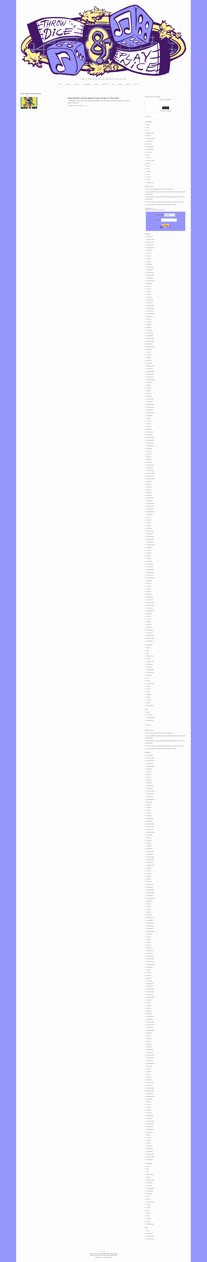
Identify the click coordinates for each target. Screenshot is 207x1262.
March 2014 (149, 528)
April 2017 (149, 426)
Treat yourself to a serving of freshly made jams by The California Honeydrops (165, 202)
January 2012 (150, 599)
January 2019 (150, 368)
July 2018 (149, 385)
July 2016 (149, 451)
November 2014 (150, 506)
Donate (120, 84)
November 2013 (150, 539)
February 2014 (150, 531)
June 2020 (149, 322)
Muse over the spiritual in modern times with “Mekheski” (160, 189)
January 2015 (150, 500)
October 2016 (150, 443)
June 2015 (149, 487)
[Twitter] (102, 1251)
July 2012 (149, 583)
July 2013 (149, 550)
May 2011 (149, 622)
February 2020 (150, 333)
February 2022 (150, 267)
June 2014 (149, 520)
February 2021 (150, 300)
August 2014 (149, 514)
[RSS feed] (104, 1251)
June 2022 (149, 256)
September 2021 (151, 280)
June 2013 (149, 553)
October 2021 (150, 278)
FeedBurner (169, 111)
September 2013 (151, 544)
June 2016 (149, 454)
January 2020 (150, 335)
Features (68, 84)
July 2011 (149, 616)
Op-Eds (148, 157)
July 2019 (149, 352)
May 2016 (149, 456)
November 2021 (150, 275)
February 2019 (150, 366)
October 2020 (150, 311)
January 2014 (150, 533)
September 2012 (151, 577)
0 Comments (79, 105)
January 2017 (150, 434)
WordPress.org (150, 720)
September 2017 (151, 412)
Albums (148, 124)
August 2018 (149, 382)
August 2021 (149, 283)
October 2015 (150, 476)
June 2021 (149, 289)
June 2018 (149, 388)
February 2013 (150, 564)
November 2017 (150, 407)
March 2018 (149, 396)
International (150, 141)
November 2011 (150, 605)
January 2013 (150, 566)
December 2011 (150, 602)
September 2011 (151, 610)
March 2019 (149, 363)
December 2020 (150, 305)
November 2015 (150, 473)
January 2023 (150, 236)
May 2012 (149, 588)
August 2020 (149, 316)
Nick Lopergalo (114, 1253)
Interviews (76, 84)
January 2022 (150, 269)
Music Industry (150, 149)
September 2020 (151, 313)
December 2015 (150, 470)
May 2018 (149, 390)
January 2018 (150, 401)
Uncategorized (150, 182)
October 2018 (150, 377)
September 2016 (151, 445)
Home (60, 84)
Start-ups (149, 177)
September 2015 (151, 478)
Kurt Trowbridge (98, 1253)
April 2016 (149, 459)
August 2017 (149, 415)
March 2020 (149, 330)
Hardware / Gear (150, 138)
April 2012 (149, 591)
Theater (148, 179)
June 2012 (149, 586)
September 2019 (151, 346)
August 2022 (149, 250)
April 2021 (149, 294)
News (148, 155)
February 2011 (150, 630)
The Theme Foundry (107, 1257)
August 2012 (149, 580)
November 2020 (150, 308)
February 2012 (150, 597)
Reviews (96, 84)
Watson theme (98, 1257)
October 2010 (150, 641)
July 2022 (149, 253)
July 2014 (149, 517)
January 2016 (150, 467)
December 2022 (150, 239)
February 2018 (150, 399)
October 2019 (150, 344)
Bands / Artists (150, 133)
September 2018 (151, 379)
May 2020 (149, 324)
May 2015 (149, 489)
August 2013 (149, 547)
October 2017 (150, 410)
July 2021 (149, 286)
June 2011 (149, 619)
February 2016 (150, 465)
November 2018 (150, 374)
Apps (148, 127)
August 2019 (149, 349)
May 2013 (149, 555)
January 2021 (150, 302)
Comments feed (150, 717)
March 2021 (149, 297)
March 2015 (149, 495)
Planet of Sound (150, 160)
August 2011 (149, 613)
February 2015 (150, 498)
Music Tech (105, 84)
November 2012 (150, 572)
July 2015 (149, 484)
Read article (85, 105)
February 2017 (150, 432)
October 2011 (150, 608)
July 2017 (149, 418)
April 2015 (149, 492)
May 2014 (149, 522)
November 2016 (150, 440)
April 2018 (149, 393)
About (113, 84)
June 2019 (149, 355)
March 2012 (149, 594)
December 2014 (150, 503)
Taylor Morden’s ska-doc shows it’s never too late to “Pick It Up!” (93, 98)
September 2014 (151, 511)
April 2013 (149, 558)
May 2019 (149, 357)
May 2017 (149, 423)
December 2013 (150, 536)
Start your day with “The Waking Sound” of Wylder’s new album (161, 204)
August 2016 (149, 448)
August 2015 (149, 481)
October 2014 (150, 509)
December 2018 (150, 371)
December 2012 (150, 569)
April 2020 (149, 327)
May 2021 (149, 291)
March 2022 (149, 264)
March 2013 (149, 561)
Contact (128, 84)
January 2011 (150, 633)
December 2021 (150, 272)
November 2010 (150, 638)
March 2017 (149, 429)
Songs (148, 174)
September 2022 (151, 247)
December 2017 (150, 404)
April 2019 (149, 360)
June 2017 (149, 421)
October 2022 (150, 245)
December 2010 (150, 635)
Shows (148, 168)
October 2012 (150, 575)
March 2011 (149, 627)
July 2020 (149, 319)
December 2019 (150, 338)
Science (148, 166)
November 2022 (150, 242)
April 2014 (149, 525)
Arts (148, 130)
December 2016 (150, 437)
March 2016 (149, 462)
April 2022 (149, 261)
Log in (148, 712)
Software (149, 171)
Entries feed (149, 715)
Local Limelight (86, 84)
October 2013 (150, 542)
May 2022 (149, 258)
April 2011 (149, 624)
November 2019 (150, 341)
